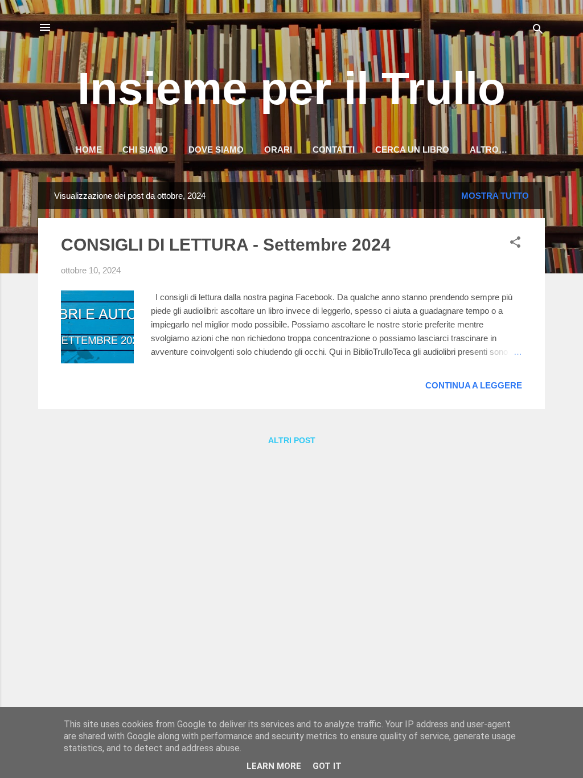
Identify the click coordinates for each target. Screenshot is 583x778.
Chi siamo (145, 149)
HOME (89, 149)
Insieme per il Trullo (291, 88)
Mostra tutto (495, 195)
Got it (327, 766)
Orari (278, 149)
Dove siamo (216, 149)
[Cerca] (538, 31)
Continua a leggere (473, 385)
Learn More (274, 766)
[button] (515, 244)
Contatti (334, 149)
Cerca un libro (412, 149)
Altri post (291, 440)
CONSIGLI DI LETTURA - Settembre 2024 (226, 244)
